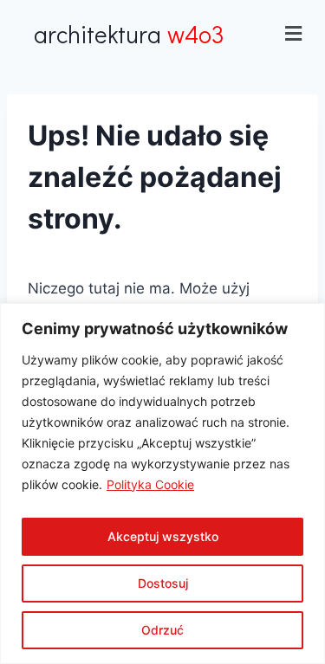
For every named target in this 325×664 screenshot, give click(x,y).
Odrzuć (162, 629)
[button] (293, 33)
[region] (162, 483)
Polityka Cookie (150, 484)
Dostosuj (163, 583)
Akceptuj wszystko (162, 536)
